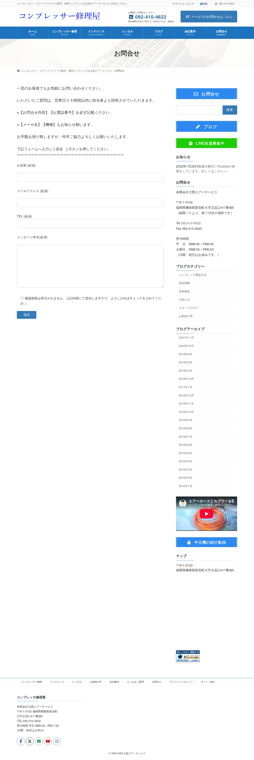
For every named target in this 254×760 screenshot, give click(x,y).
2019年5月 (185, 354)
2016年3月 (185, 469)
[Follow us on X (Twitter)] (30, 741)
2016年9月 (185, 420)
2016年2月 (185, 478)
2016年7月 (185, 436)
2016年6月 (185, 445)
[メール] (39, 741)
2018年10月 (186, 379)
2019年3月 (185, 370)
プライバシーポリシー (181, 681)
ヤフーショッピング (183, 3)
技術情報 (184, 283)
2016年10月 (186, 412)
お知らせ (184, 299)
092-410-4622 (191, 223)
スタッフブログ (188, 308)
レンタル (77, 681)
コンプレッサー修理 (31, 681)
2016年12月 (186, 395)
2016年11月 (186, 403)
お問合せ (156, 681)
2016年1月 (185, 486)
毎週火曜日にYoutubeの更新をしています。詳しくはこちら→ (205, 168)
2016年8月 (185, 428)
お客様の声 (186, 316)
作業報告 (184, 291)
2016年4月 (185, 461)
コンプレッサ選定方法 (193, 275)
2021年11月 (186, 337)
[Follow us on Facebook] (21, 741)
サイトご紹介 (208, 681)
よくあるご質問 (135, 681)
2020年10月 (186, 346)
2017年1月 (185, 387)
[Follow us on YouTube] (48, 741)
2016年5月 (185, 453)
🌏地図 (204, 3)
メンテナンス (57, 681)
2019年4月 (185, 362)
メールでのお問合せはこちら (211, 16)
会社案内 (114, 681)
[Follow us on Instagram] (57, 741)
